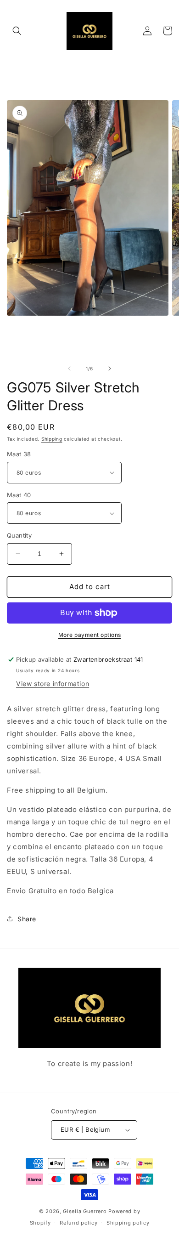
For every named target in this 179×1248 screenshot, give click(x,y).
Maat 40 (19, 495)
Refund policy (78, 1223)
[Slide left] (69, 368)
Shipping (51, 439)
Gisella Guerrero (84, 1211)
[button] (17, 31)
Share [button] (26, 919)
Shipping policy (128, 1223)
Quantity (19, 535)
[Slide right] (110, 368)
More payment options (89, 634)
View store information (52, 683)
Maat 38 (19, 454)
